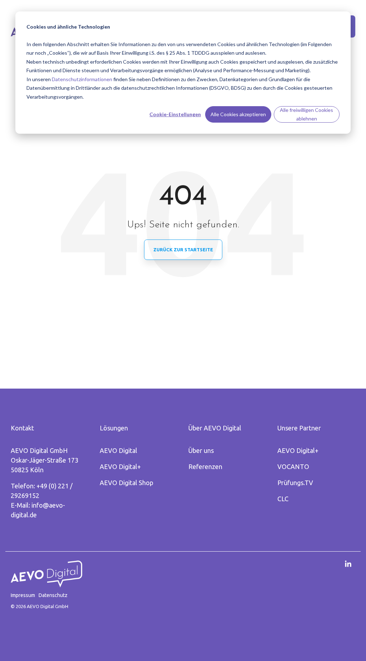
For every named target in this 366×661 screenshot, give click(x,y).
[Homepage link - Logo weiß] (46, 583)
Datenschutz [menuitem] (53, 595)
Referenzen (205, 466)
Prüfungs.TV (295, 482)
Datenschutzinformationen (82, 79)
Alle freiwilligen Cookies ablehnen (306, 114)
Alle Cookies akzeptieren (238, 114)
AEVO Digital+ (120, 466)
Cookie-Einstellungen (175, 114)
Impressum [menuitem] (23, 595)
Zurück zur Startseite (183, 249)
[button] (348, 564)
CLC (282, 498)
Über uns (201, 450)
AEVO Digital (118, 450)
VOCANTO (293, 466)
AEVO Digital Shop (126, 482)
